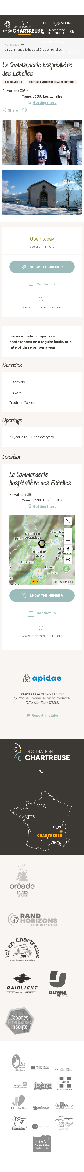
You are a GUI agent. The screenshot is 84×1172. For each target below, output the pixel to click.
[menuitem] (52, 42)
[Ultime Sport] (58, 984)
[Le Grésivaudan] (40, 1108)
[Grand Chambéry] (42, 1143)
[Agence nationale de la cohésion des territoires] (63, 1069)
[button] (57, 27)
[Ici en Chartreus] (22, 949)
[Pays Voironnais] (64, 1106)
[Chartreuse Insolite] (19, 1021)
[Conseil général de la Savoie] (65, 1083)
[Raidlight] (22, 984)
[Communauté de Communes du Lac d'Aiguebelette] (40, 1127)
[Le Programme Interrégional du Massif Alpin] (39, 1068)
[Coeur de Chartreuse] (18, 1103)
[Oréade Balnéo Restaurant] (22, 880)
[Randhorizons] (32, 918)
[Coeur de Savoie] (64, 1123)
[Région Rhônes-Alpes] (20, 1085)
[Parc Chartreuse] (18, 1063)
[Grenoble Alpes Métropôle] (18, 1123)
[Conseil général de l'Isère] (43, 1086)
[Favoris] (41, 31)
